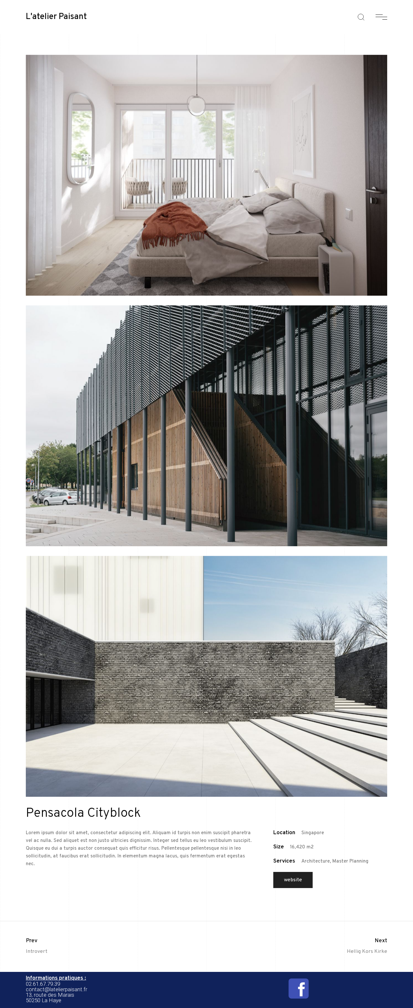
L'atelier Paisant (56, 17)
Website (293, 880)
